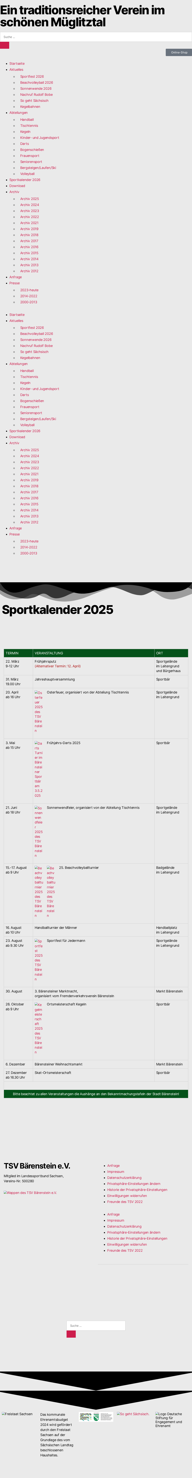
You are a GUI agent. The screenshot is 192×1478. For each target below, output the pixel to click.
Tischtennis (27, 126)
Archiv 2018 (27, 235)
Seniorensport (29, 162)
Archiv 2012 (27, 271)
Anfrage (15, 277)
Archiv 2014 (28, 259)
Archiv (14, 192)
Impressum (115, 1172)
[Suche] (4, 45)
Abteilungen (18, 113)
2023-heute (27, 290)
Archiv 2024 (28, 205)
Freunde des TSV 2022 (125, 1202)
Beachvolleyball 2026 (35, 82)
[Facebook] (102, 1281)
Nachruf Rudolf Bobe (35, 95)
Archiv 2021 (27, 223)
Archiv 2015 (27, 253)
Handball (25, 120)
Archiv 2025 (28, 199)
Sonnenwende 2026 (34, 88)
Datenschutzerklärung (124, 1178)
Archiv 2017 (27, 241)
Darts (23, 144)
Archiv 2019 (27, 229)
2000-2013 (27, 302)
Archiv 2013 (27, 265)
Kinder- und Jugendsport (39, 138)
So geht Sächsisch (33, 101)
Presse (14, 283)
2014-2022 (27, 296)
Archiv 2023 (29, 211)
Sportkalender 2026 (24, 180)
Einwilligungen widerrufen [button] (127, 1196)
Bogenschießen (30, 150)
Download (17, 186)
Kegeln (24, 132)
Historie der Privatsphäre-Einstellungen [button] (137, 1190)
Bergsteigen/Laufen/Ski (36, 168)
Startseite (16, 63)
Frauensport (28, 156)
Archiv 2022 (28, 217)
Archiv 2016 (27, 247)
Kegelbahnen (28, 107)
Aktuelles (16, 69)
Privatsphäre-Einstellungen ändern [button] (133, 1184)
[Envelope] (113, 1281)
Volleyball (25, 174)
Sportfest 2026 (30, 76)
